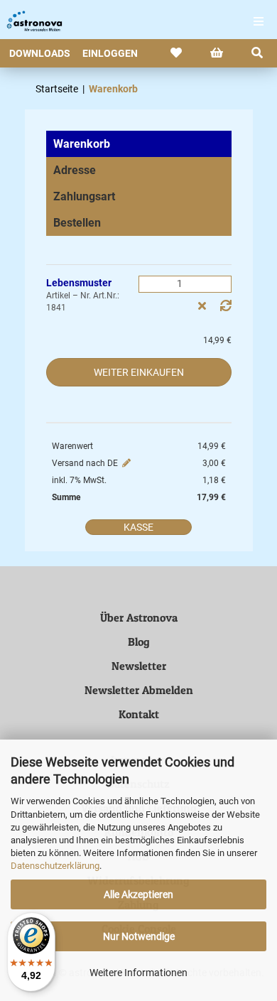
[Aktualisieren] (226, 306)
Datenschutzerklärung (55, 865)
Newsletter (139, 666)
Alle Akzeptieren (138, 894)
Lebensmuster (79, 282)
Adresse (74, 170)
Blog (139, 641)
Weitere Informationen (138, 972)
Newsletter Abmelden (139, 690)
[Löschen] (202, 306)
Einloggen (110, 53)
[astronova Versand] (28, 21)
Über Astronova (139, 617)
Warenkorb (81, 144)
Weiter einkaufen (139, 372)
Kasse (138, 527)
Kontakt (139, 714)
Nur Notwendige (139, 936)
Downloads (39, 53)
